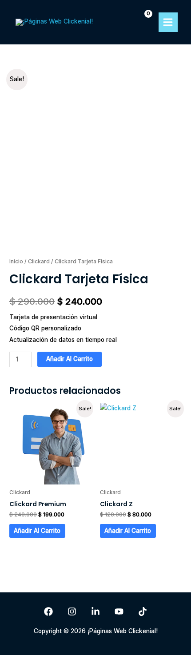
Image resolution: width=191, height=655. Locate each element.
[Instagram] (72, 611)
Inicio (16, 261)
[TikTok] (142, 611)
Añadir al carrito (69, 358)
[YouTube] (119, 611)
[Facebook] (48, 611)
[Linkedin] (95, 611)
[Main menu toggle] (168, 22)
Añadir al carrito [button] (37, 530)
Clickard (39, 261)
